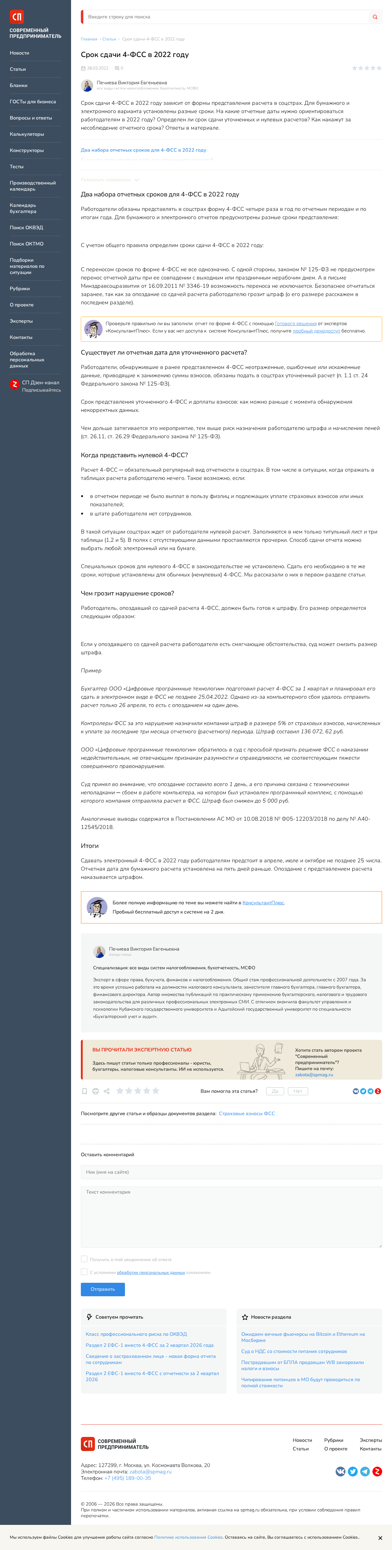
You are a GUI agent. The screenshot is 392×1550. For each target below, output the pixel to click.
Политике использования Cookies (188, 1537)
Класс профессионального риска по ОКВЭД (136, 1334)
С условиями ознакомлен (150, 1272)
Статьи (18, 69)
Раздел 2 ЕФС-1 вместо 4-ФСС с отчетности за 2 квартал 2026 (152, 1376)
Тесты (17, 167)
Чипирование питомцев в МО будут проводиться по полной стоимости (300, 1383)
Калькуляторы (27, 134)
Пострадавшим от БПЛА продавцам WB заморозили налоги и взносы (302, 1365)
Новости (19, 53)
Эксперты (21, 321)
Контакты (21, 337)
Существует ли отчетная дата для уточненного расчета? (147, 160)
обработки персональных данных (151, 1272)
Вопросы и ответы (31, 118)
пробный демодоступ (316, 331)
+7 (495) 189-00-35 (127, 1478)
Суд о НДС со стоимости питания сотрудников (294, 1351)
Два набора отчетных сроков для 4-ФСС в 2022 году (143, 150)
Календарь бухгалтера (23, 208)
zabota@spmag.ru (314, 1075)
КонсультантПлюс (263, 902)
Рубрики (20, 289)
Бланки (18, 85)
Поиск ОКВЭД (26, 228)
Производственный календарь (33, 186)
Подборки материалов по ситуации (27, 266)
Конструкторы (27, 150)
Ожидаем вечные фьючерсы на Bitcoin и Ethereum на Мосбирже (303, 1337)
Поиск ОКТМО (26, 244)
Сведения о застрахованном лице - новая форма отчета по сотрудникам (151, 1359)
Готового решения (296, 323)
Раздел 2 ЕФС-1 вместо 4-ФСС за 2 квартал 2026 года (150, 1345)
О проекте (22, 305)
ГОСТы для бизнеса (33, 102)
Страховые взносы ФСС (247, 1113)
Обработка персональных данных (27, 360)
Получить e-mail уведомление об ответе (131, 1260)
